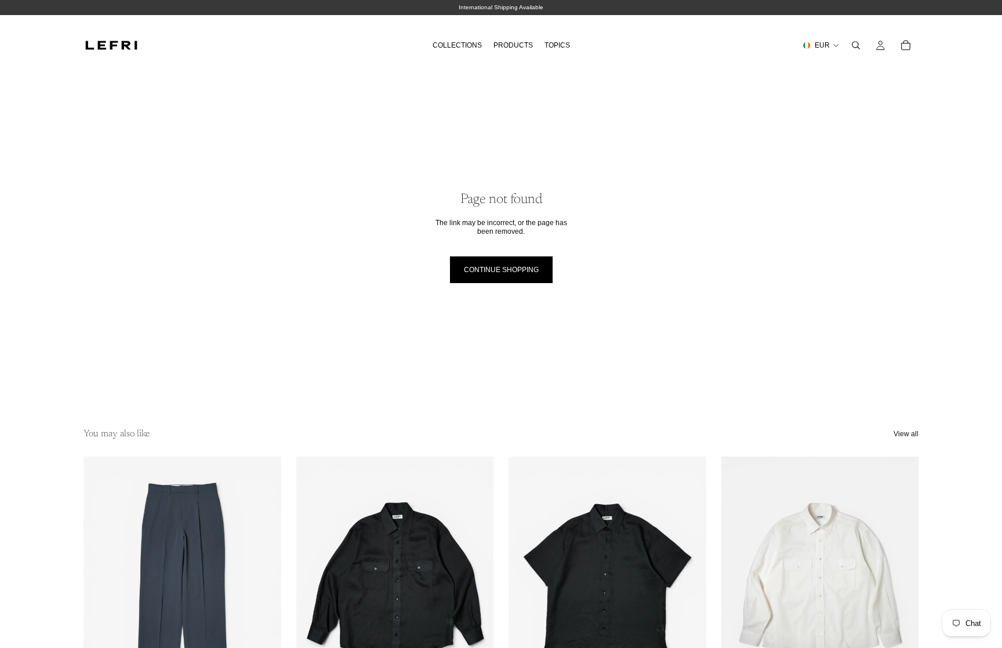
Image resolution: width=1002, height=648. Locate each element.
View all (906, 434)
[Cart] (906, 45)
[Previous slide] (101, 580)
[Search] (856, 45)
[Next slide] (263, 580)
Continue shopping (501, 270)
